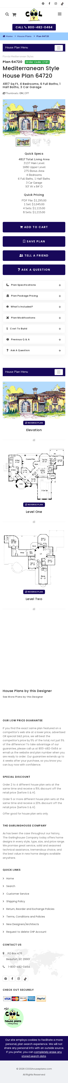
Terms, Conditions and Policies (25, 916)
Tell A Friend (36, 255)
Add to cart (35, 227)
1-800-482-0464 (19, 967)
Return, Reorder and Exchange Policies (30, 909)
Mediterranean (18, 56)
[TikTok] (62, 3)
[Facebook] (49, 3)
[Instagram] (56, 3)
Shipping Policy (15, 901)
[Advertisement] (34, 651)
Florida (6, 56)
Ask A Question (35, 270)
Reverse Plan (35, 422)
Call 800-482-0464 (34, 27)
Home (9, 36)
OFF (27, 93)
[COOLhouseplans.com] (34, 14)
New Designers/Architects (22, 924)
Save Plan (35, 241)
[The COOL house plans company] (13, 1018)
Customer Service (17, 894)
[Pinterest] (43, 3)
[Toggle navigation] (59, 48)
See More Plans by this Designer (23, 696)
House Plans (24, 36)
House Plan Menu (16, 47)
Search (10, 886)
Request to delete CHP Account (26, 932)
